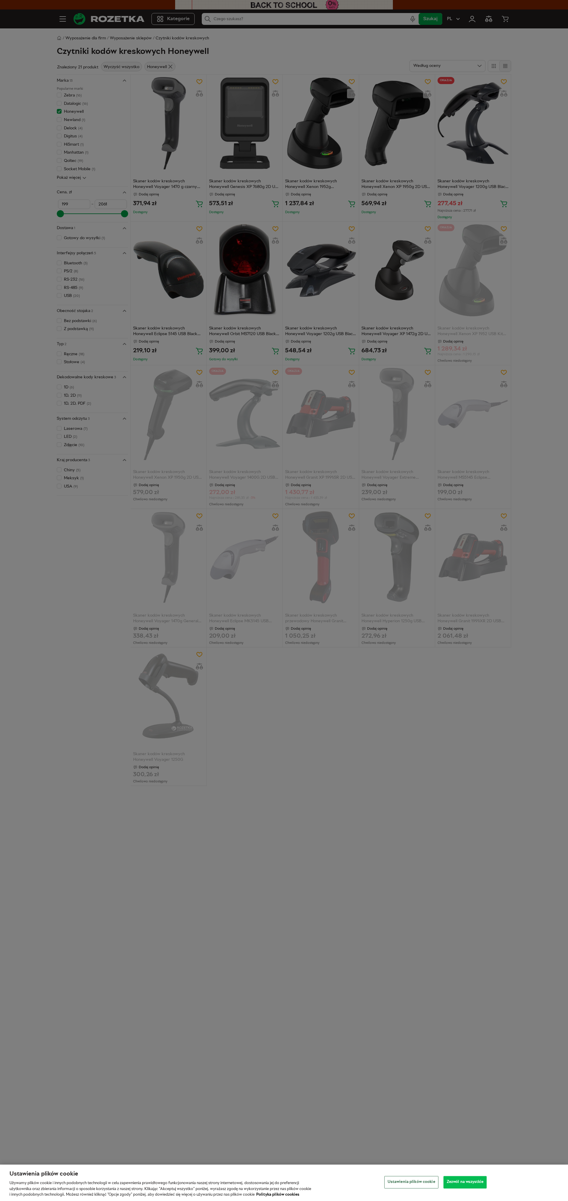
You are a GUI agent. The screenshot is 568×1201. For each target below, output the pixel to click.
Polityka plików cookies (277, 1195)
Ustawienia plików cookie (411, 1182)
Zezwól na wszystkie (465, 1182)
